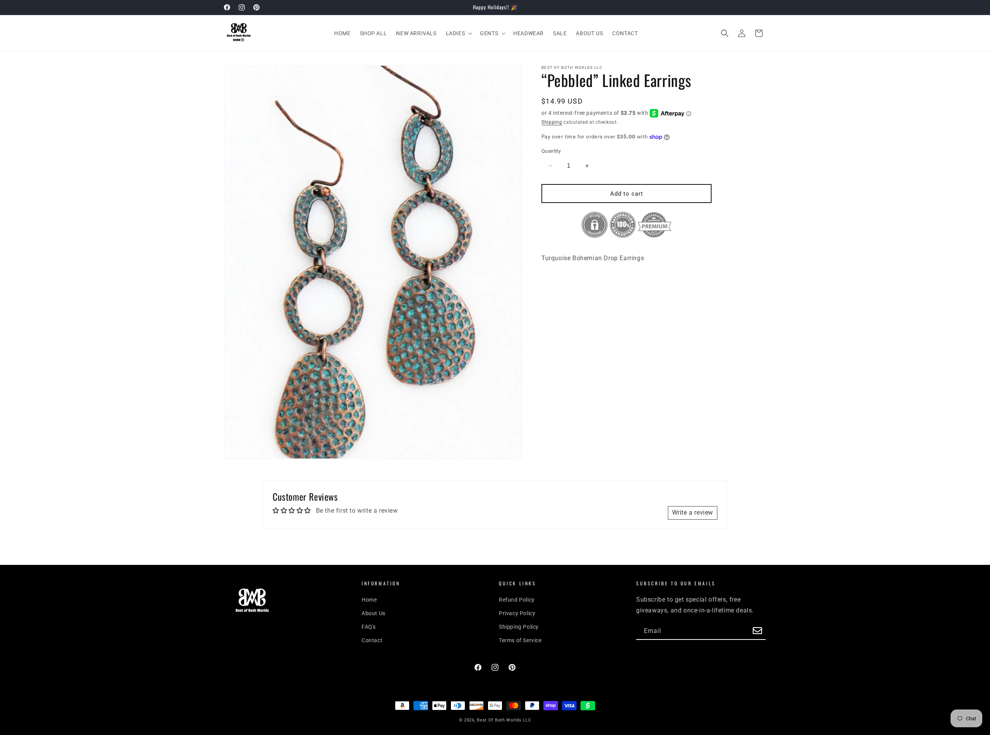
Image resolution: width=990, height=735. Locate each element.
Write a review (692, 512)
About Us (374, 613)
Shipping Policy (519, 627)
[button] (458, 33)
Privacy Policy (517, 613)
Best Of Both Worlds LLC (504, 720)
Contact (372, 640)
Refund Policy (517, 600)
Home (369, 600)
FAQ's (369, 627)
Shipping (551, 122)
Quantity (551, 151)
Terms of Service (520, 640)
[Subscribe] (757, 631)
